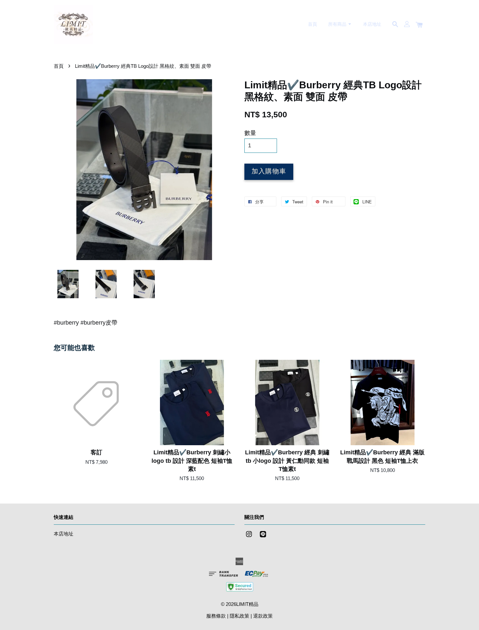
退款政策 (263, 616)
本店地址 (372, 24)
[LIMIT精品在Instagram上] (249, 537)
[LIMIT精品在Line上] (263, 537)
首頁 (312, 24)
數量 (250, 133)
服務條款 (216, 616)
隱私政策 (239, 616)
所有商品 (338, 24)
